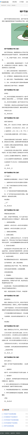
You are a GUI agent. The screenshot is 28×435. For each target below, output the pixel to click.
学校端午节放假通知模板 (10, 414)
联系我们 (7, 433)
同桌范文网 (3, 5)
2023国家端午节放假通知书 (10, 417)
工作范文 (9, 5)
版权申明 (13, 433)
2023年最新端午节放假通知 (10, 423)
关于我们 (2, 433)
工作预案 (21, 1)
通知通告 (14, 1)
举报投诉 (18, 433)
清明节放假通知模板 (9, 426)
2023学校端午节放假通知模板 (11, 420)
